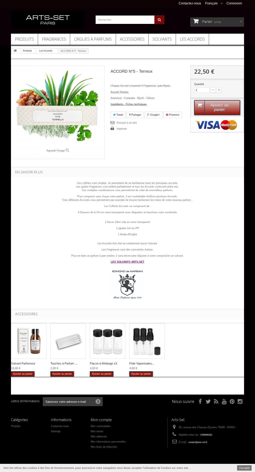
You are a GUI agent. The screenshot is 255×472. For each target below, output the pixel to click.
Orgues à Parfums (93, 39)
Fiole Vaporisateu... (141, 363)
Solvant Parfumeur (23, 363)
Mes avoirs (97, 431)
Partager (135, 114)
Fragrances (54, 39)
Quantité (199, 84)
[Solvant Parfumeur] (28, 341)
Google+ (154, 114)
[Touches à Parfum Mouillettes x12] (68, 341)
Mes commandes (101, 426)
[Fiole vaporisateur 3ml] (147, 341)
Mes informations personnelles (108, 441)
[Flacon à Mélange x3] (107, 341)
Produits (24, 39)
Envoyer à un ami (127, 122)
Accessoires (132, 39)
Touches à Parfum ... (63, 363)
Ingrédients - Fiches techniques (129, 104)
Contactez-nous (190, 3)
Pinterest (173, 114)
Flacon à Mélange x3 (103, 363)
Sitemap (55, 431)
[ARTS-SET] (48, 19)
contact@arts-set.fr (197, 442)
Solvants (162, 39)
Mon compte (101, 419)
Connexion (234, 3)
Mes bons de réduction (104, 446)
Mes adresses (99, 436)
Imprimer (122, 128)
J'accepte (244, 467)
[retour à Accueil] (15, 50)
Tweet (119, 114)
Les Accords (192, 39)
